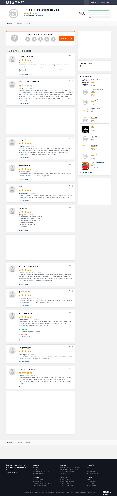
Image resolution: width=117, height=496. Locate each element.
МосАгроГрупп (95, 145)
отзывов (82, 18)
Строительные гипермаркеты (69, 469)
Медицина (36, 465)
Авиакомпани (37, 481)
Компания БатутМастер (97, 162)
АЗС (88, 467)
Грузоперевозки (38, 479)
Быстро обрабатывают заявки (29, 140)
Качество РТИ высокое (27, 369)
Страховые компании (39, 485)
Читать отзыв (23, 100)
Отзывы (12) (11, 24)
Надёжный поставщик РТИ (28, 266)
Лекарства (36, 469)
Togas (92, 126)
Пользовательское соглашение (15, 465)
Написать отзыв (66, 38)
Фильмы (89, 479)
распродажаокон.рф (96, 108)
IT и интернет (64, 477)
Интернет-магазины (66, 479)
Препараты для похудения (41, 471)
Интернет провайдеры (67, 481)
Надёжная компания (26, 313)
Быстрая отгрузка (25, 348)
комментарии (24, 74)
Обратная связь (11, 470)
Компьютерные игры (66, 485)
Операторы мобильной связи (42, 483)
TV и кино (90, 477)
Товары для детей (65, 473)
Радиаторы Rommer (96, 100)
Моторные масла (92, 473)
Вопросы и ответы (23, 24)
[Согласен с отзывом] (72, 55)
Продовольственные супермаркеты (71, 467)
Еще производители (86, 172)
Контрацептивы (38, 473)
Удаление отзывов (12, 472)
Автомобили (91, 465)
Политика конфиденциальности (16, 467)
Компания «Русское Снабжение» (96, 80)
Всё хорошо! (23, 208)
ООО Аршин (94, 136)
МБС (20, 187)
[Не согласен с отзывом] (70, 55)
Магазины (63, 465)
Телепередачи (91, 481)
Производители (86, 66)
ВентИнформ (94, 154)
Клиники (35, 467)
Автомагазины (91, 471)
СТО (88, 469)
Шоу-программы (92, 485)
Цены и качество (25, 292)
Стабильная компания (26, 56)
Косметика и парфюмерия (68, 471)
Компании (36, 477)
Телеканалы (90, 483)
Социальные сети (65, 483)
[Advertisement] (40, 121)
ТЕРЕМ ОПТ (94, 117)
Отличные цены (24, 165)
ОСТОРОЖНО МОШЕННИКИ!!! (29, 82)
